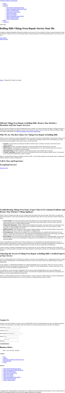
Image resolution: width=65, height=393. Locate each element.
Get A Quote (3, 37)
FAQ (4, 356)
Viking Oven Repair (11, 14)
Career (4, 362)
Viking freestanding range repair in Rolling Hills (28, 131)
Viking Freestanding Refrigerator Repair (16, 9)
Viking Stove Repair (11, 13)
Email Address (3, 333)
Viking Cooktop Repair (12, 19)
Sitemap (5, 358)
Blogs (4, 20)
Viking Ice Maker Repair (12, 10)
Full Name (2, 327)
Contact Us (6, 22)
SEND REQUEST (5, 343)
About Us (5, 4)
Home (4, 3)
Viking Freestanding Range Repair (15, 16)
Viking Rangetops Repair (12, 17)
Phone (1, 336)
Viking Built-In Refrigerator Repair (15, 7)
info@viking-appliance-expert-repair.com (13, 359)
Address (2, 330)
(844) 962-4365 (4, 39)
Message (2, 341)
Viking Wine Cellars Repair (13, 12)
